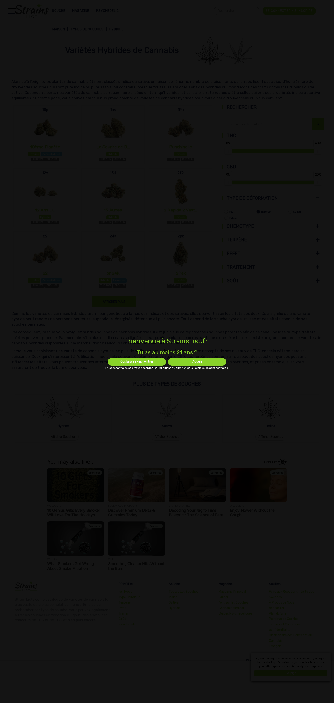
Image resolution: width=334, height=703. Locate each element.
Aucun (197, 362)
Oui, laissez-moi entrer (136, 362)
